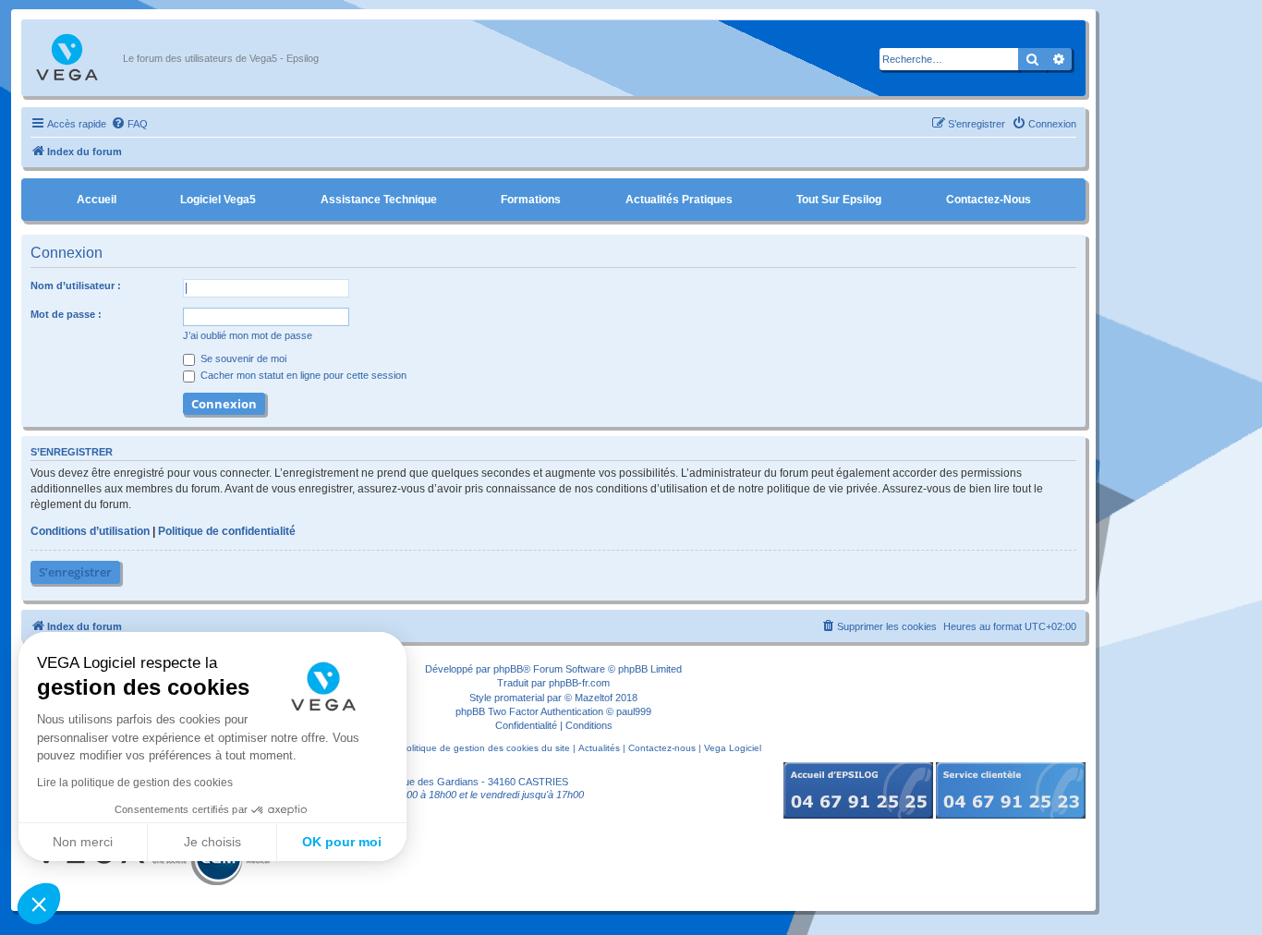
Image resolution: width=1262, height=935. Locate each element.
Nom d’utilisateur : (75, 285)
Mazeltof (594, 697)
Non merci (83, 841)
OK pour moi (342, 841)
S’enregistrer (75, 572)
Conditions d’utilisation (90, 531)
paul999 (633, 711)
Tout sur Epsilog (838, 199)
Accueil (96, 199)
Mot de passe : (66, 314)
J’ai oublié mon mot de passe (247, 335)
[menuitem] (129, 124)
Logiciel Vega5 (218, 199)
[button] (39, 903)
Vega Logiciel (732, 748)
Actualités (599, 748)
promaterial (519, 697)
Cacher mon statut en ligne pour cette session (302, 375)
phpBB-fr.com (579, 682)
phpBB (508, 668)
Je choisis (212, 841)
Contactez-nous (988, 199)
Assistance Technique (379, 199)
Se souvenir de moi (242, 358)
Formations (531, 199)
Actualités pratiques (679, 199)
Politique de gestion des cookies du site (485, 748)
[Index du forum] (76, 58)
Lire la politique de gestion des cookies (135, 782)
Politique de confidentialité (227, 531)
